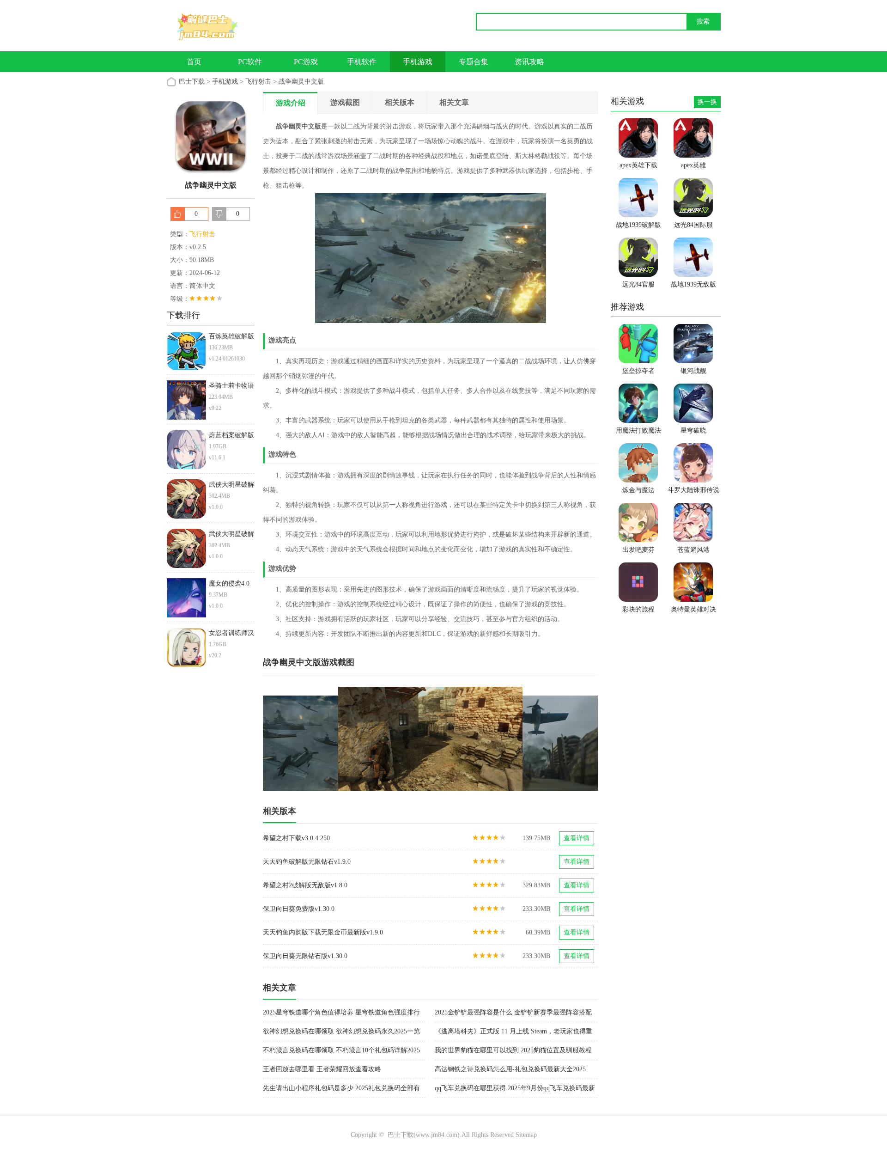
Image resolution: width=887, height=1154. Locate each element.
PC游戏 (306, 62)
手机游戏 (417, 62)
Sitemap (526, 1134)
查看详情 (576, 838)
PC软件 (250, 62)
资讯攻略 (529, 62)
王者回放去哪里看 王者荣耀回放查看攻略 (322, 1069)
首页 (194, 62)
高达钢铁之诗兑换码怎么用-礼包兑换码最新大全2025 (510, 1069)
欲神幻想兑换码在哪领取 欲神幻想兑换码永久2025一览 (341, 1031)
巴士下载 (192, 81)
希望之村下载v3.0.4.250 (296, 838)
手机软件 (362, 62)
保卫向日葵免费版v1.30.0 (298, 908)
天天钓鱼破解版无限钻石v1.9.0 (307, 861)
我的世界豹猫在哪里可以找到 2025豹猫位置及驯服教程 (513, 1050)
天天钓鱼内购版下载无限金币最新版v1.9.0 (323, 932)
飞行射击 (258, 81)
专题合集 (473, 62)
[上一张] (347, 739)
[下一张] (514, 739)
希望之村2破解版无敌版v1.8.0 (305, 885)
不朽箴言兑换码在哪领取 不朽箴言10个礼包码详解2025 (341, 1050)
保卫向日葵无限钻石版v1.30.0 (305, 956)
